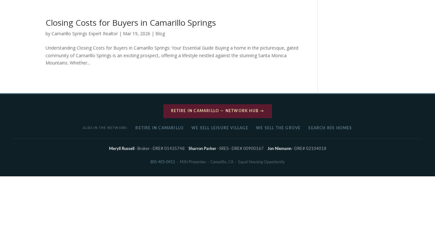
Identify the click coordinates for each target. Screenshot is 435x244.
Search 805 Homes (330, 128)
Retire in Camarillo (159, 128)
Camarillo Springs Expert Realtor (85, 33)
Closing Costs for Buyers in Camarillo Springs (131, 22)
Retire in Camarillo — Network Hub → (217, 111)
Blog (160, 33)
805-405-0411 (162, 162)
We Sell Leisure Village (219, 128)
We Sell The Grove (278, 128)
